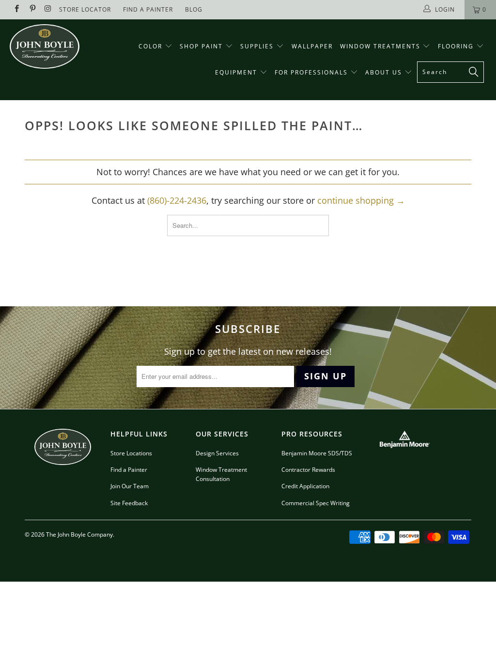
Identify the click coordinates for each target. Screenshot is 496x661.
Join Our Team (129, 486)
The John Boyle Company (79, 534)
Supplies (257, 46)
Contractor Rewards (308, 470)
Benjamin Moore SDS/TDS (316, 453)
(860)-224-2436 (176, 200)
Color (150, 46)
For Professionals (312, 72)
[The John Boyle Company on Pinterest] (32, 9)
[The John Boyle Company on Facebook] (16, 9)
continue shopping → (361, 200)
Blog (193, 9)
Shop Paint (201, 46)
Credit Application (305, 486)
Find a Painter (128, 470)
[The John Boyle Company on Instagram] (48, 9)
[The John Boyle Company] (44, 46)
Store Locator (85, 9)
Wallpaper (312, 46)
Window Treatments (381, 46)
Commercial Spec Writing (315, 503)
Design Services (217, 453)
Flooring (456, 46)
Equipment (237, 72)
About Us (384, 72)
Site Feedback (129, 503)
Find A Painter (148, 9)
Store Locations (131, 453)
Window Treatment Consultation (221, 474)
